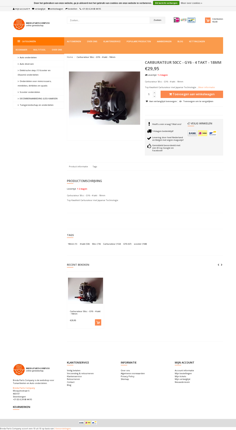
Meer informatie (206, 87)
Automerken (74, 41)
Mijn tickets (180, 376)
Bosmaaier (21, 49)
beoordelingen (63, 428)
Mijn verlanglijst (182, 379)
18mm (72, 243)
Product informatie (78, 166)
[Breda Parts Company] (32, 23)
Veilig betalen (73, 370)
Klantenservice (112, 41)
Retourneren (73, 379)
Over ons (92, 41)
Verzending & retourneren (80, 373)
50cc (96, 243)
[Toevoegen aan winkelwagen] (98, 322)
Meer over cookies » (191, 3)
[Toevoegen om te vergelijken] (94, 309)
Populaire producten (139, 41)
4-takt (85, 243)
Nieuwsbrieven (182, 382)
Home (70, 57)
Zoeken (157, 20)
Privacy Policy (127, 376)
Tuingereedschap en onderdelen (36, 105)
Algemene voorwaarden (133, 373)
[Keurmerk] (185, 20)
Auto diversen (26, 63)
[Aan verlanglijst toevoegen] (76, 309)
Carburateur (112, 243)
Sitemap (125, 379)
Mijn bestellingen (183, 373)
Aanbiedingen (164, 41)
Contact (70, 382)
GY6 (127, 243)
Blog (180, 41)
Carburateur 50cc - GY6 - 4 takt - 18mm (96, 57)
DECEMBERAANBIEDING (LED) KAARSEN (38, 98)
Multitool (39, 49)
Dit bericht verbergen (166, 3)
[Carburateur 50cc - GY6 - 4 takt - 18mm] (85, 290)
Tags (95, 166)
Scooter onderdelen (29, 92)
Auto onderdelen (28, 57)
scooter (140, 243)
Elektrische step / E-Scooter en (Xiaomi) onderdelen (34, 72)
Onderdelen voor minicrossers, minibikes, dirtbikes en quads (34, 83)
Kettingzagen (197, 41)
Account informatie (184, 370)
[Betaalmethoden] (192, 133)
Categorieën (29, 41)
